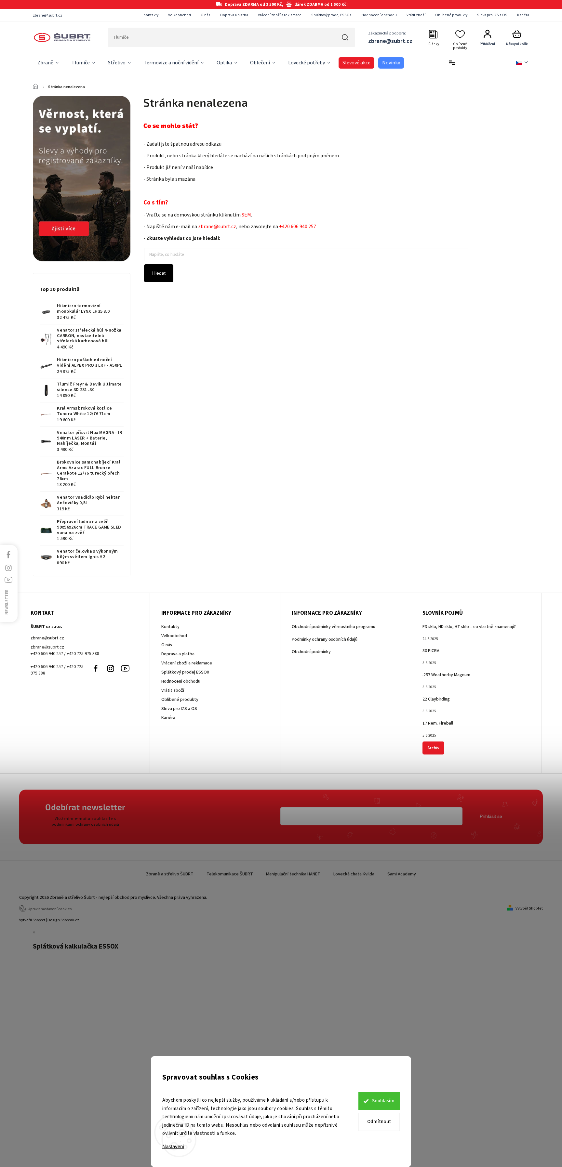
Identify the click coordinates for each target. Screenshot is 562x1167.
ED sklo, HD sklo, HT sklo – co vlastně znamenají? (469, 626)
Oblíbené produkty (451, 15)
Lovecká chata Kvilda (353, 874)
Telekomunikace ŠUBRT (230, 874)
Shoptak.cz (69, 920)
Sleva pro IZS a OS (492, 15)
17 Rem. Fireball (437, 723)
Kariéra (523, 15)
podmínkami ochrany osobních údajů (85, 824)
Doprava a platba (234, 15)
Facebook (96, 668)
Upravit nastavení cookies (50, 909)
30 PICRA (430, 651)
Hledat (345, 37)
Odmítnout (379, 1121)
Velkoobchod (179, 15)
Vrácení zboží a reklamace (279, 15)
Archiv (433, 748)
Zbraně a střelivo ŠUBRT (170, 874)
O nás (205, 15)
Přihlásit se (491, 816)
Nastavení (173, 1146)
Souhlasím (383, 1100)
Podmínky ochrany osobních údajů (324, 639)
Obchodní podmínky (311, 652)
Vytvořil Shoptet (529, 908)
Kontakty (150, 15)
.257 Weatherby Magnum (446, 675)
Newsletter (7, 602)
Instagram (110, 668)
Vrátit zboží (416, 15)
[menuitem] (48, 63)
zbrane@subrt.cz (47, 638)
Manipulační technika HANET (293, 874)
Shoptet (39, 920)
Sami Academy (401, 874)
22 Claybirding (436, 699)
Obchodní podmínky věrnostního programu (333, 626)
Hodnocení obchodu (379, 15)
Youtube (125, 668)
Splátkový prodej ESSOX (331, 15)
